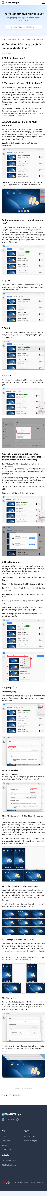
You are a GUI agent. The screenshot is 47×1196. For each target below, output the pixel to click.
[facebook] (3, 1119)
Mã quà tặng (6, 1149)
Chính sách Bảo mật (9, 1160)
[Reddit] (17, 1119)
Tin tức (4, 1136)
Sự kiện (4, 1145)
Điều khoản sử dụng (9, 1165)
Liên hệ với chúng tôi (31, 1136)
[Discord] (8, 1119)
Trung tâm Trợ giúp (30, 1141)
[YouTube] (12, 1119)
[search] (7, 27)
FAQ (3, 39)
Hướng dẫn (6, 1141)
